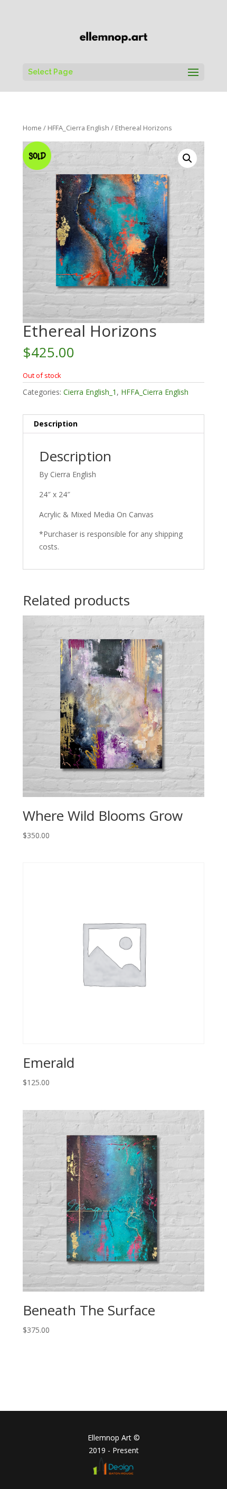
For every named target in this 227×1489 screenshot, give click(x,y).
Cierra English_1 (90, 392)
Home (32, 127)
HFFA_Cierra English (78, 127)
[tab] (113, 424)
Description (56, 424)
